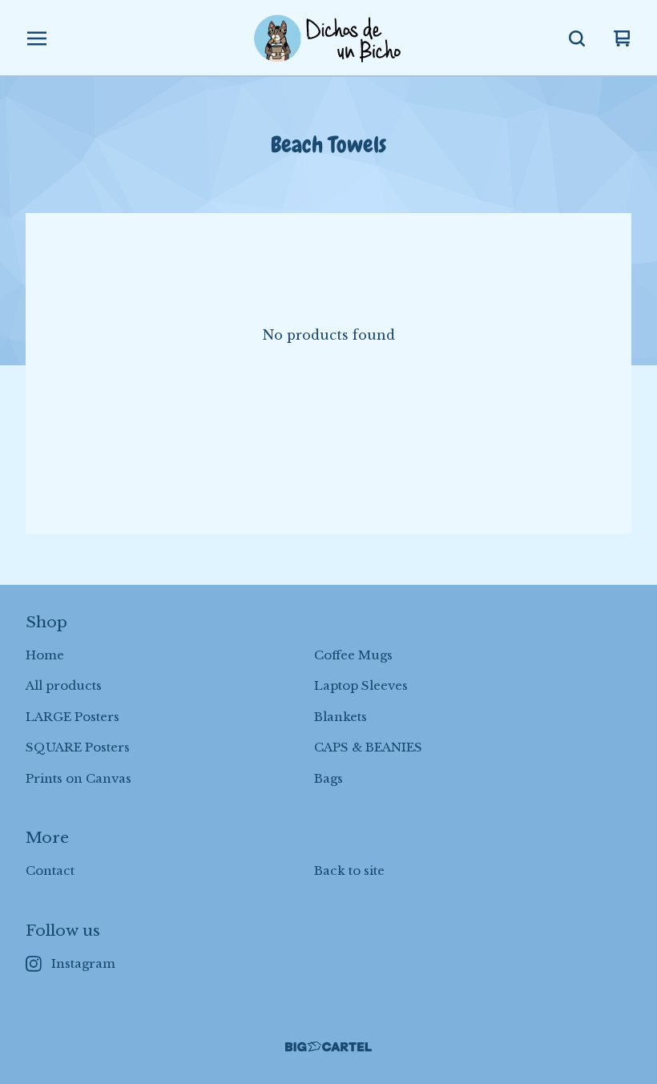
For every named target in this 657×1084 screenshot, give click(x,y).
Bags (328, 778)
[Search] (576, 38)
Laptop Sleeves (361, 685)
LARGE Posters (72, 716)
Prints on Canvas (78, 778)
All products (64, 685)
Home (45, 655)
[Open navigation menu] (36, 38)
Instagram (83, 963)
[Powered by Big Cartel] (328, 1046)
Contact (50, 870)
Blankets (340, 716)
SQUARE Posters (78, 747)
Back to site (349, 870)
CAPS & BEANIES (368, 747)
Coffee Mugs (353, 655)
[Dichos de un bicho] (328, 38)
